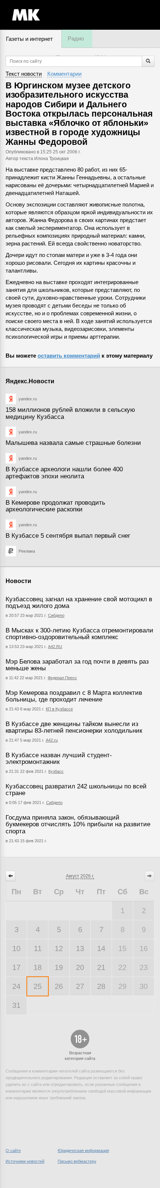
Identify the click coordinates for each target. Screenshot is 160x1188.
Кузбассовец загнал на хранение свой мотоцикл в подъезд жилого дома (79, 603)
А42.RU (55, 646)
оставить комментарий (69, 355)
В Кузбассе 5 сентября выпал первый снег (68, 535)
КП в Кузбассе (59, 709)
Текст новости (24, 74)
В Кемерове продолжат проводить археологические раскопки (55, 506)
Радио (76, 38)
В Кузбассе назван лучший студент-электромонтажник (59, 759)
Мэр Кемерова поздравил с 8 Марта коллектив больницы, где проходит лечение (74, 696)
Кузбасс (56, 771)
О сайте (13, 1150)
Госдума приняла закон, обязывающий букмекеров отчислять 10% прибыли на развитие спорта (78, 824)
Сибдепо (56, 615)
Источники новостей (25, 1161)
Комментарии (64, 74)
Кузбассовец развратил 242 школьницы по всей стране (76, 790)
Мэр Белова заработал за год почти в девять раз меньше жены (77, 665)
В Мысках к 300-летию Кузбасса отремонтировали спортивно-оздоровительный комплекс (79, 634)
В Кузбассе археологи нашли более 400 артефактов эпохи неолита (64, 473)
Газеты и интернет (29, 39)
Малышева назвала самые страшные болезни (73, 442)
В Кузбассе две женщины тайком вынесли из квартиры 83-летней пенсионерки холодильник (74, 727)
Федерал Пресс (62, 678)
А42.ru (52, 740)
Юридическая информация (83, 1150)
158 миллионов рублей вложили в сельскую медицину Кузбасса (70, 413)
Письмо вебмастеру (77, 1161)
